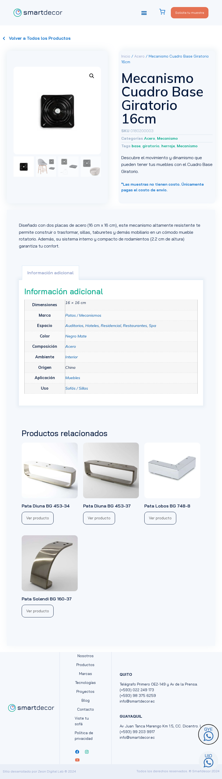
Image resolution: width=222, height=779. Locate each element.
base (136, 145)
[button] (143, 12)
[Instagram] (87, 752)
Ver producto (37, 518)
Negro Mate (76, 336)
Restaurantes (135, 325)
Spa (152, 325)
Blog (85, 700)
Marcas (85, 673)
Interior (71, 357)
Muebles (72, 377)
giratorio (150, 145)
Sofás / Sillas (76, 388)
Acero (139, 56)
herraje (168, 145)
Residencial (111, 325)
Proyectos (85, 691)
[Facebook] (77, 752)
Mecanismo (167, 138)
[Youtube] (77, 760)
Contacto (85, 709)
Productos (85, 664)
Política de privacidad (84, 735)
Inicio (125, 56)
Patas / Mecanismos (83, 315)
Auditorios (74, 325)
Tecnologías (85, 682)
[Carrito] (165, 11)
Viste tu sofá (82, 721)
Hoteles (92, 325)
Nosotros (85, 655)
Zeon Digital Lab (51, 771)
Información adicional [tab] (50, 272)
